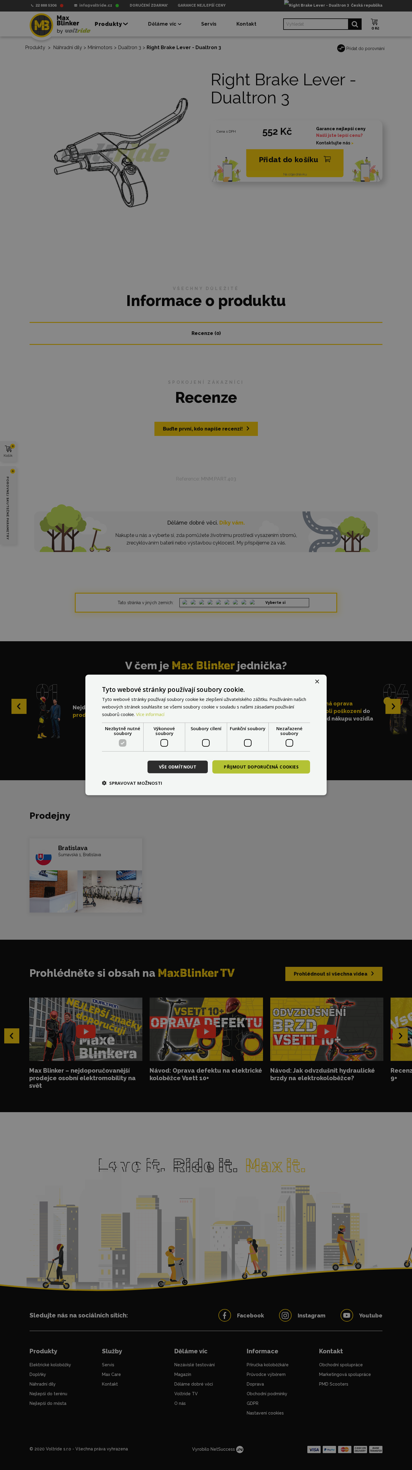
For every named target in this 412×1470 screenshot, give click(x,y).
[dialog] (206, 735)
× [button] (317, 682)
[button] (132, 783)
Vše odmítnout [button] (177, 766)
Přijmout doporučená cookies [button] (261, 766)
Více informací (150, 714)
